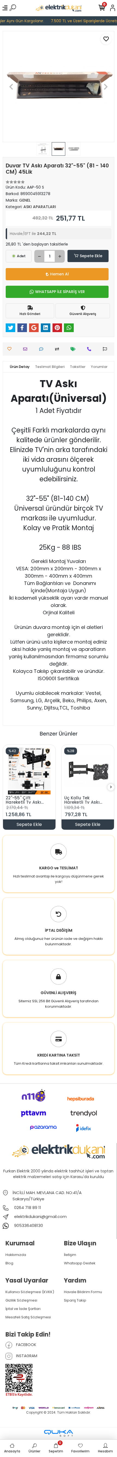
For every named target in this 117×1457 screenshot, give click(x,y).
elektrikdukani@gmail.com (40, 1216)
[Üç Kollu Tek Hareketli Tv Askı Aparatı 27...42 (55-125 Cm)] (87, 770)
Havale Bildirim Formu (83, 1291)
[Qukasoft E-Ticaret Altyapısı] (58, 1433)
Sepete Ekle (91, 256)
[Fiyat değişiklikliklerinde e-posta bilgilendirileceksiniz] (74, 349)
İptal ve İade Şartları (23, 1308)
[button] (11, 86)
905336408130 (28, 1225)
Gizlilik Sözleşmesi (21, 1300)
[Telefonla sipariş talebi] (90, 349)
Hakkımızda (15, 1254)
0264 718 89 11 (27, 1207)
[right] (111, 787)
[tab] (20, 366)
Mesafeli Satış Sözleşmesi (28, 1317)
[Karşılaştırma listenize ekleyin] (58, 349)
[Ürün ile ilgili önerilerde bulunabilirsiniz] (106, 349)
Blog (9, 1263)
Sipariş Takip (75, 1300)
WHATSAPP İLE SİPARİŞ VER (60, 291)
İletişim (70, 1254)
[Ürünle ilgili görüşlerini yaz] (42, 349)
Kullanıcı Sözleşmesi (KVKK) (29, 1291)
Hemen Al (59, 274)
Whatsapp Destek (80, 1263)
